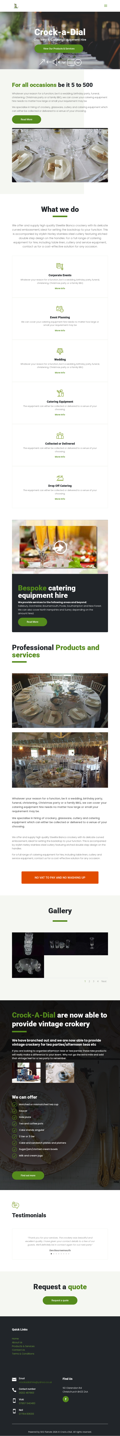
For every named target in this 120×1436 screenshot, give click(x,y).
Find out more (28, 1175)
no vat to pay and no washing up (60, 877)
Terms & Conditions (23, 1353)
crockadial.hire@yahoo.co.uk (35, 1382)
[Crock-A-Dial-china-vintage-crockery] (60, 1082)
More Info (60, 288)
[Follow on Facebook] (66, 1399)
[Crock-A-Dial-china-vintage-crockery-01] (26, 1082)
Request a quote (60, 1300)
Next (104, 981)
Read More (26, 119)
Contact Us (18, 1350)
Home (15, 1338)
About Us (17, 1342)
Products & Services (23, 1346)
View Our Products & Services (58, 48)
